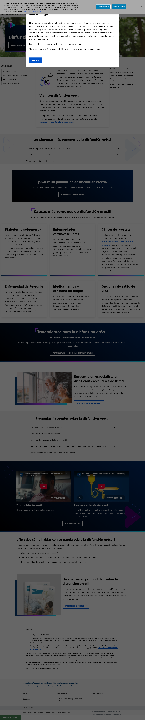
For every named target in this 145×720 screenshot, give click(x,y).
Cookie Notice (36, 11)
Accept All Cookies (119, 6)
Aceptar (35, 60)
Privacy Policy (27, 11)
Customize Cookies (103, 6)
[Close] (141, 6)
